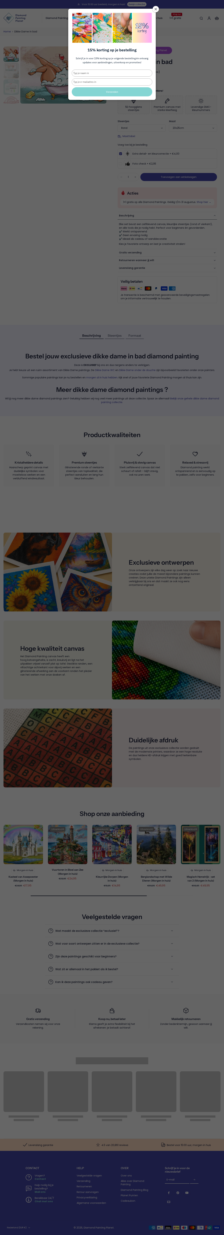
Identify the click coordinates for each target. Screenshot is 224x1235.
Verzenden (112, 91)
